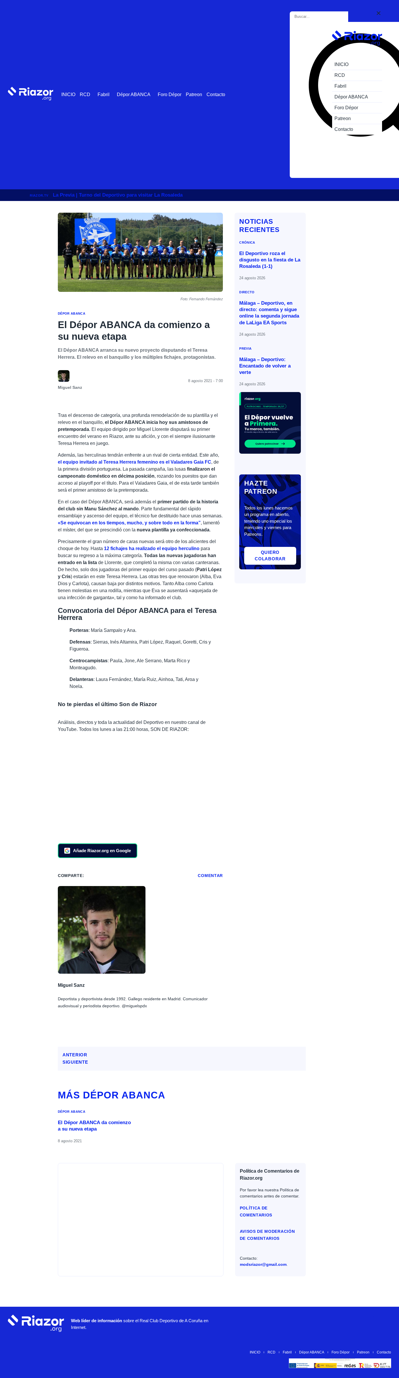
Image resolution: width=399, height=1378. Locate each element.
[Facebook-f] (366, 1323)
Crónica (247, 242)
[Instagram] (313, 1323)
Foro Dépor (169, 94)
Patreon (194, 94)
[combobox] (320, 16)
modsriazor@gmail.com (263, 1264)
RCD (85, 94)
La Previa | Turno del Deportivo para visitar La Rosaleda (118, 195)
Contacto (216, 94)
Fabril (104, 94)
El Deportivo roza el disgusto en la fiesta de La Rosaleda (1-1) (269, 260)
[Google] (384, 1323)
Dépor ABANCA (133, 94)
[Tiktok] (348, 1323)
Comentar (210, 875)
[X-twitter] (331, 1323)
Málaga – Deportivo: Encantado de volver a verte (265, 366)
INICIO (68, 94)
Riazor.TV (39, 195)
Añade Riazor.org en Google (102, 850)
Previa (245, 348)
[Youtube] (296, 1323)
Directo (246, 292)
